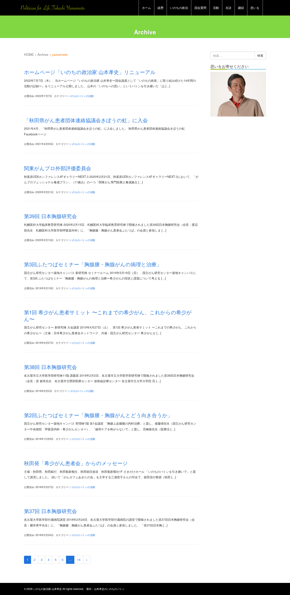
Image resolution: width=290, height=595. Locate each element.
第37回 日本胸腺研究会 (50, 511)
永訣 (228, 8)
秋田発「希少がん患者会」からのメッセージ (76, 463)
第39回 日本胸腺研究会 (50, 216)
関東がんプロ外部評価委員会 (57, 168)
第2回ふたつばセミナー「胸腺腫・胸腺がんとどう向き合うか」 (98, 415)
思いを (255, 8)
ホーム (146, 8)
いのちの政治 (179, 8)
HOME (29, 54)
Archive (42, 54)
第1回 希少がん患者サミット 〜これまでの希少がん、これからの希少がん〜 (108, 315)
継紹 (241, 8)
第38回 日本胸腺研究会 (50, 366)
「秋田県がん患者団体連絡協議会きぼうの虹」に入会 (86, 120)
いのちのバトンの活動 (81, 96)
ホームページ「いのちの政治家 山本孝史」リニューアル (90, 72)
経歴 (160, 8)
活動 (216, 8)
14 (78, 559)
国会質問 (200, 8)
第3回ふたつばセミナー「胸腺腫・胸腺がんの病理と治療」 (93, 264)
